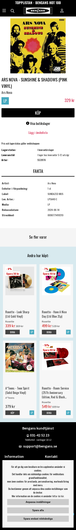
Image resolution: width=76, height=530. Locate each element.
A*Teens (9, 397)
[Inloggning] (62, 11)
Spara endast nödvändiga (38, 518)
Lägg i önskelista (38, 132)
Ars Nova (6, 92)
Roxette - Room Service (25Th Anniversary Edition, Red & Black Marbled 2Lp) (55, 392)
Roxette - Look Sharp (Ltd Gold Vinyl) (17, 314)
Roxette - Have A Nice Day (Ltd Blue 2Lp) (54, 314)
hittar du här (58, 496)
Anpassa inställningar (38, 502)
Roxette (9, 321)
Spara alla (38, 510)
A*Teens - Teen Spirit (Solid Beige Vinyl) (17, 390)
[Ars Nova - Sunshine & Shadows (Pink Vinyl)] (38, 46)
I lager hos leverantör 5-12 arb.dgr (53, 155)
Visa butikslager (39, 123)
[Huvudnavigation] (4, 11)
